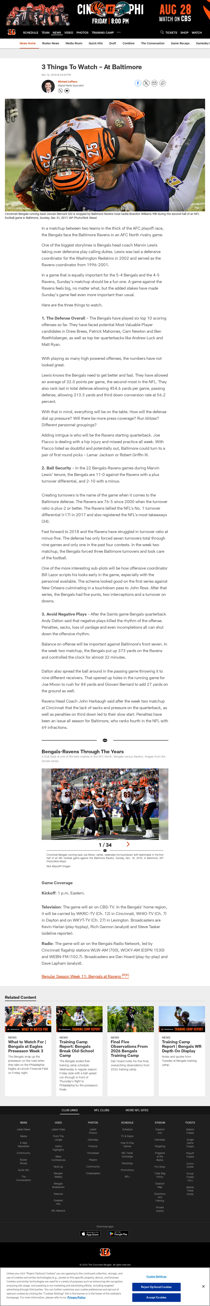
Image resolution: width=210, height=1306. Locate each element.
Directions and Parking (159, 1197)
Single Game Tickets (190, 1143)
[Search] (162, 32)
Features (58, 1193)
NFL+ (127, 1176)
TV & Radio (127, 1136)
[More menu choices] (118, 32)
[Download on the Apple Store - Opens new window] (90, 1234)
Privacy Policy (76, 1297)
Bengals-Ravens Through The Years (83, 751)
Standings (127, 1163)
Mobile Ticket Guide (190, 1191)
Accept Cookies (156, 1297)
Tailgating (160, 1146)
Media (23, 1136)
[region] (105, 1286)
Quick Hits (23, 1169)
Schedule (127, 1129)
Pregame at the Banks (160, 1156)
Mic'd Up (58, 1166)
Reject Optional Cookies (156, 1287)
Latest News (23, 1129)
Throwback (93, 1152)
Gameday (93, 1139)
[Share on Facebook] (138, 85)
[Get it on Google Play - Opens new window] (118, 1236)
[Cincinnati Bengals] (105, 1253)
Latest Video (58, 1129)
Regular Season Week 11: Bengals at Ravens (85, 976)
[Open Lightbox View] (105, 820)
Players (93, 1159)
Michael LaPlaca (67, 81)
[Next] (128, 844)
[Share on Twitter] (146, 85)
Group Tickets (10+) (190, 1177)
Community (23, 1152)
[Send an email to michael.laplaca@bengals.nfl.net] (66, 90)
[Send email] (154, 85)
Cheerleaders (93, 1173)
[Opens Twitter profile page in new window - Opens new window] (60, 90)
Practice (93, 1146)
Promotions (127, 1169)
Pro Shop (160, 1166)
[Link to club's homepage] (11, 32)
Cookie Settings (156, 1276)
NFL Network (58, 1210)
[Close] (203, 1286)
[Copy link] (162, 83)
